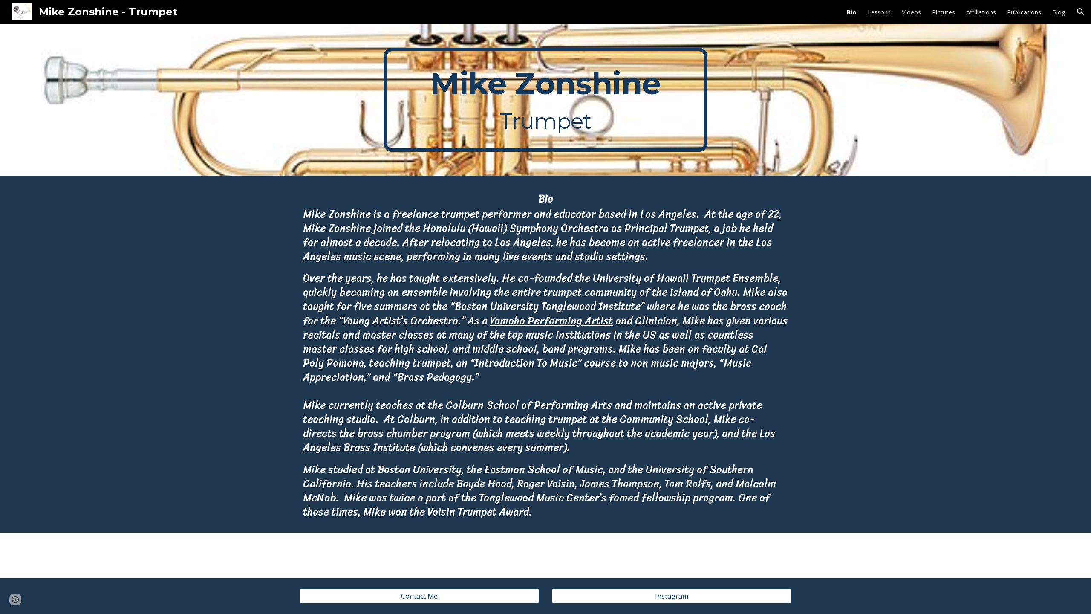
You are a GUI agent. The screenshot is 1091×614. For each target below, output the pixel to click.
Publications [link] (1024, 12)
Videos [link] (911, 12)
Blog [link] (1058, 12)
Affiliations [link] (981, 12)
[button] (1081, 12)
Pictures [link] (943, 12)
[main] (545, 100)
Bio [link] (852, 12)
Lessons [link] (879, 12)
